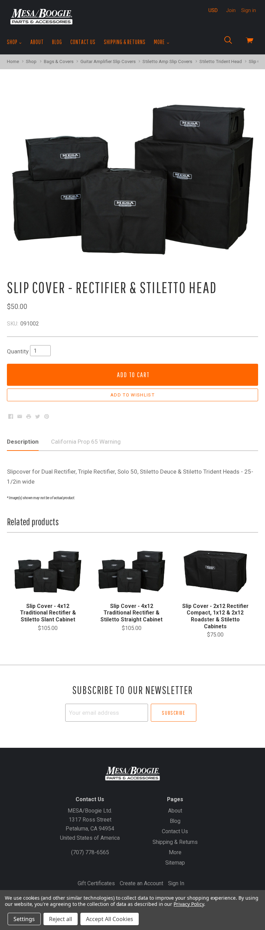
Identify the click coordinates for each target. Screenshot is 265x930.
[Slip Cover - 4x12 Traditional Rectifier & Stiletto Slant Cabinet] (48, 571)
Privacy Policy (189, 904)
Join (231, 10)
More (160, 42)
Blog (57, 42)
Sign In (176, 883)
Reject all (60, 919)
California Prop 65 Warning (86, 441)
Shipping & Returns (125, 42)
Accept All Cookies (109, 919)
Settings (24, 919)
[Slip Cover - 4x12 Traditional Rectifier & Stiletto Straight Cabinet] (131, 571)
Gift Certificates (96, 883)
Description (23, 441)
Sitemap (175, 862)
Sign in (248, 10)
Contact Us (83, 42)
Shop (13, 42)
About (37, 42)
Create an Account (141, 883)
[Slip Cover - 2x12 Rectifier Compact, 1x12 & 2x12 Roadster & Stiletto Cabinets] (215, 571)
